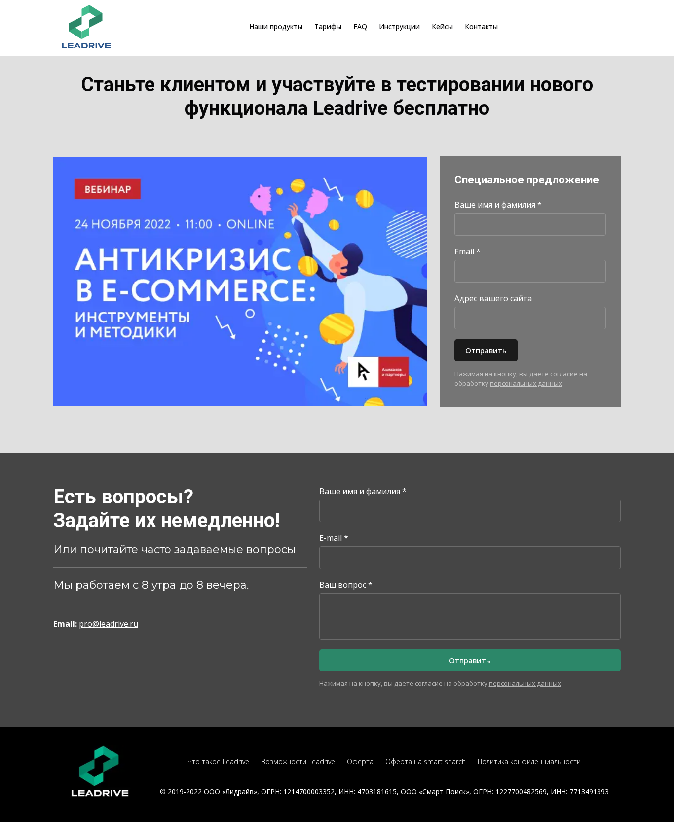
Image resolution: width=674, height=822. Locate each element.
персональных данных (526, 383)
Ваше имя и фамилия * (498, 204)
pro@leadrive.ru (108, 623)
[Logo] (86, 26)
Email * (467, 251)
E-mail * (333, 538)
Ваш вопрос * (346, 584)
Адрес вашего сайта (493, 298)
